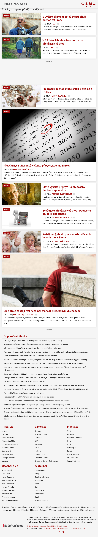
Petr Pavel (6, 473)
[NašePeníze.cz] (14, 4)
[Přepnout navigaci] (86, 4)
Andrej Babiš (7, 470)
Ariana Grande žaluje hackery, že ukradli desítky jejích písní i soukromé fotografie (36, 344)
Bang (37, 473)
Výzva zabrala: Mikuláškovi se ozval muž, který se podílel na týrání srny (32, 348)
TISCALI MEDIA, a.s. (49, 528)
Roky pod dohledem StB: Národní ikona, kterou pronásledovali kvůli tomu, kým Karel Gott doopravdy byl (45, 352)
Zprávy (13, 507)
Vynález (5, 461)
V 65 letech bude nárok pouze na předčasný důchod (63, 41)
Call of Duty (40, 454)
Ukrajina (5, 434)
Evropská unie (7, 454)
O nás (83, 528)
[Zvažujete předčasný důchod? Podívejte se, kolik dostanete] (21, 218)
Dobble (37, 483)
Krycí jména (39, 490)
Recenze (38, 431)
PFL (69, 441)
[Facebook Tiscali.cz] (59, 532)
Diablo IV (38, 444)
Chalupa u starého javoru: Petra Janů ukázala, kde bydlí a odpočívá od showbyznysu (37, 377)
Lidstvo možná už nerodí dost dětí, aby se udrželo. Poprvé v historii (30, 355)
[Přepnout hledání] (83, 4)
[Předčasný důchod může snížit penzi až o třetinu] (21, 96)
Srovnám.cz (75, 510)
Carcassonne (40, 470)
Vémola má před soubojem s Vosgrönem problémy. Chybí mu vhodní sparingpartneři (37, 404)
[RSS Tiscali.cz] (63, 532)
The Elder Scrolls (41, 457)
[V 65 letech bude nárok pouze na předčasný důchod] (21, 48)
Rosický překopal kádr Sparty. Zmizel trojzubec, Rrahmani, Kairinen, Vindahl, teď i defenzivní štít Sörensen (46, 408)
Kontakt (64, 526)
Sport (19, 507)
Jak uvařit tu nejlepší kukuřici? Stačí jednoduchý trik (24, 381)
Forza (37, 447)
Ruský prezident (8, 447)
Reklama (30, 526)
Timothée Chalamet (10, 500)
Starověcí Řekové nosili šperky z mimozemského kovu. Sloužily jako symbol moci (36, 374)
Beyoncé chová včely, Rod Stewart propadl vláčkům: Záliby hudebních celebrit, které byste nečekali (43, 363)
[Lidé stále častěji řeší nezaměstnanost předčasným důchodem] (49, 280)
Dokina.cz (43, 510)
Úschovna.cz (8, 510)
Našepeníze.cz (63, 510)
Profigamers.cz (53, 507)
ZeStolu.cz (64, 507)
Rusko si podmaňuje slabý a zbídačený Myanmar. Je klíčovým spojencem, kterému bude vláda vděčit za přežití (47, 412)
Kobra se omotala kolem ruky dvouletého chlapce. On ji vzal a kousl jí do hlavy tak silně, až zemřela (44, 385)
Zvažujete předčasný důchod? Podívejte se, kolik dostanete (67, 212)
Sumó (69, 451)
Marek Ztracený (8, 490)
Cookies (43, 526)
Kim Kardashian (8, 483)
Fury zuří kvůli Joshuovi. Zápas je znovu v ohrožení (24, 393)
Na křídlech (39, 493)
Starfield (38, 437)
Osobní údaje (51, 526)
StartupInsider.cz (88, 510)
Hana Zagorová (8, 477)
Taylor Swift (7, 493)
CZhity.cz (52, 510)
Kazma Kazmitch (9, 480)
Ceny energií (6, 451)
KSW (69, 444)
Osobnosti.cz (10, 466)
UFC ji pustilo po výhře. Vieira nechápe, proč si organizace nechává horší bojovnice (36, 400)
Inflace (4, 431)
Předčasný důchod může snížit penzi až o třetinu (67, 90)
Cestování (32, 507)
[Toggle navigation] (94, 4)
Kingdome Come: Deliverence (46, 461)
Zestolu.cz (41, 466)
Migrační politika (8, 441)
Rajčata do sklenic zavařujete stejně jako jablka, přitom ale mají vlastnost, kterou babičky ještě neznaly (45, 359)
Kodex (59, 526)
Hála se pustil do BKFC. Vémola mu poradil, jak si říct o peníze (29, 397)
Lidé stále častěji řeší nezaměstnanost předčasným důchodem (42, 311)
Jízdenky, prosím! (41, 500)
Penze (6, 15)
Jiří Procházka (72, 457)
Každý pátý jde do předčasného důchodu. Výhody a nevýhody (67, 235)
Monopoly (39, 480)
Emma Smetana (8, 497)
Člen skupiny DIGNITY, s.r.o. (65, 528)
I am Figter (71, 447)
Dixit (36, 487)
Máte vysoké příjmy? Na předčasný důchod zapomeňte (64, 188)
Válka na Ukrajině (8, 437)
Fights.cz (72, 426)
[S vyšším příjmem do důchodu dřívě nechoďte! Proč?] (21, 24)
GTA (36, 441)
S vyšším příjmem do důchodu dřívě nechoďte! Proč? (64, 18)
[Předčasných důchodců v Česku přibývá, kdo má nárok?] (49, 135)
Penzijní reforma (8, 457)
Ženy (25, 507)
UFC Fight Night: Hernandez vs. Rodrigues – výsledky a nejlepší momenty (33, 340)
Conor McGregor (73, 461)
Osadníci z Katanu (42, 477)
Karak (37, 497)
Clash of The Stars (74, 437)
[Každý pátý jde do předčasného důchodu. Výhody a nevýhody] (21, 241)
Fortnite (38, 451)
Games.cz (40, 426)
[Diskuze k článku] (58, 24)
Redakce (36, 526)
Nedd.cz (17, 510)
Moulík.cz (26, 510)
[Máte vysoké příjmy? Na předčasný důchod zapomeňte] (21, 194)
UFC (69, 431)
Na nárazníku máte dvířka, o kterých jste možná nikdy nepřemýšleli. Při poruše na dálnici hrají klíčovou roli (46, 389)
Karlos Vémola (73, 454)
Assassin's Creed (41, 434)
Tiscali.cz (8, 426)
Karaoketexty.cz (88, 507)
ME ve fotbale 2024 (10, 444)
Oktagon (70, 434)
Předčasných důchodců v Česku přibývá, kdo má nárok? (37, 165)
